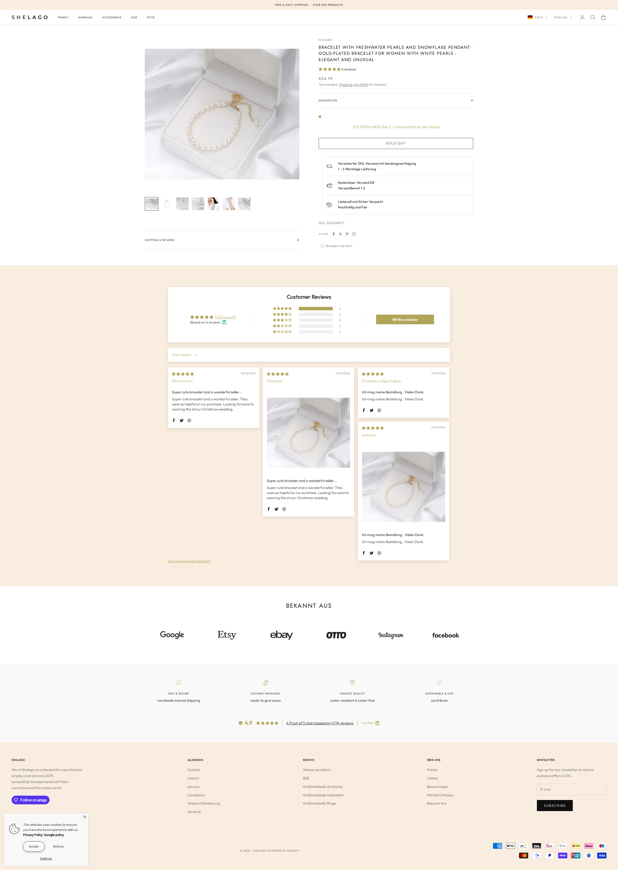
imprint (193, 778)
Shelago (325, 40)
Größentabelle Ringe (319, 803)
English (561, 17)
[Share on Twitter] (340, 234)
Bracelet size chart (339, 246)
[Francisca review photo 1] (308, 432)
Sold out (396, 143)
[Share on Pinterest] (347, 234)
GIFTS (151, 17)
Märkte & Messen (440, 795)
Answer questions (316, 769)
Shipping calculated (353, 84)
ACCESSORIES (112, 17)
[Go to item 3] (182, 204)
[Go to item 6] (229, 204)
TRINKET (63, 17)
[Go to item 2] (167, 204)
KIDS (134, 17)
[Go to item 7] (244, 204)
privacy (194, 786)
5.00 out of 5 (225, 317)
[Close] (84, 816)
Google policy (54, 835)
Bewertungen (437, 786)
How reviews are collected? (189, 561)
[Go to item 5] (213, 204)
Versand (194, 811)
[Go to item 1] (151, 204)
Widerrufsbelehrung (204, 803)
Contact (194, 769)
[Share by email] (354, 234)
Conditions (196, 795)
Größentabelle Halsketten (323, 795)
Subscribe (555, 805)
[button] (330, 69)
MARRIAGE (85, 17)
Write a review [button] (405, 319)
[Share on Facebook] (334, 234)
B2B (306, 778)
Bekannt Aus (437, 803)
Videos (432, 778)
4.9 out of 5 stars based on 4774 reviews (319, 723)
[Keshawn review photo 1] (403, 487)
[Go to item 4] (198, 204)
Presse (432, 769)
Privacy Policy (33, 835)
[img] (183, 374)
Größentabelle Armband (322, 786)
